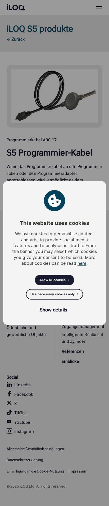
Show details (53, 309)
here (82, 263)
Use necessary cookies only (52, 294)
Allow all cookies (52, 280)
